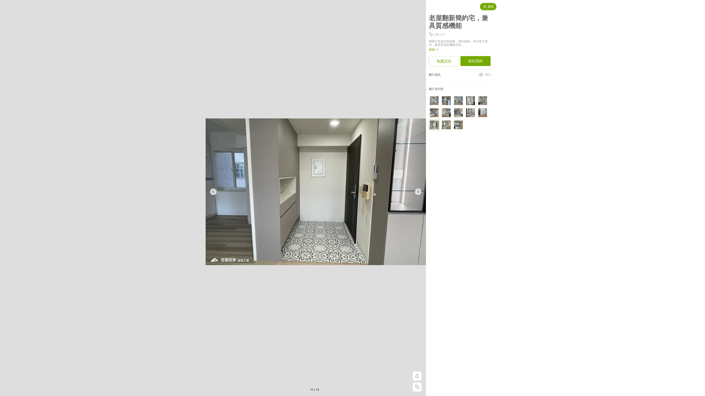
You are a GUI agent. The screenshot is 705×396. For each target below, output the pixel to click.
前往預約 (475, 61)
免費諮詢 (444, 61)
